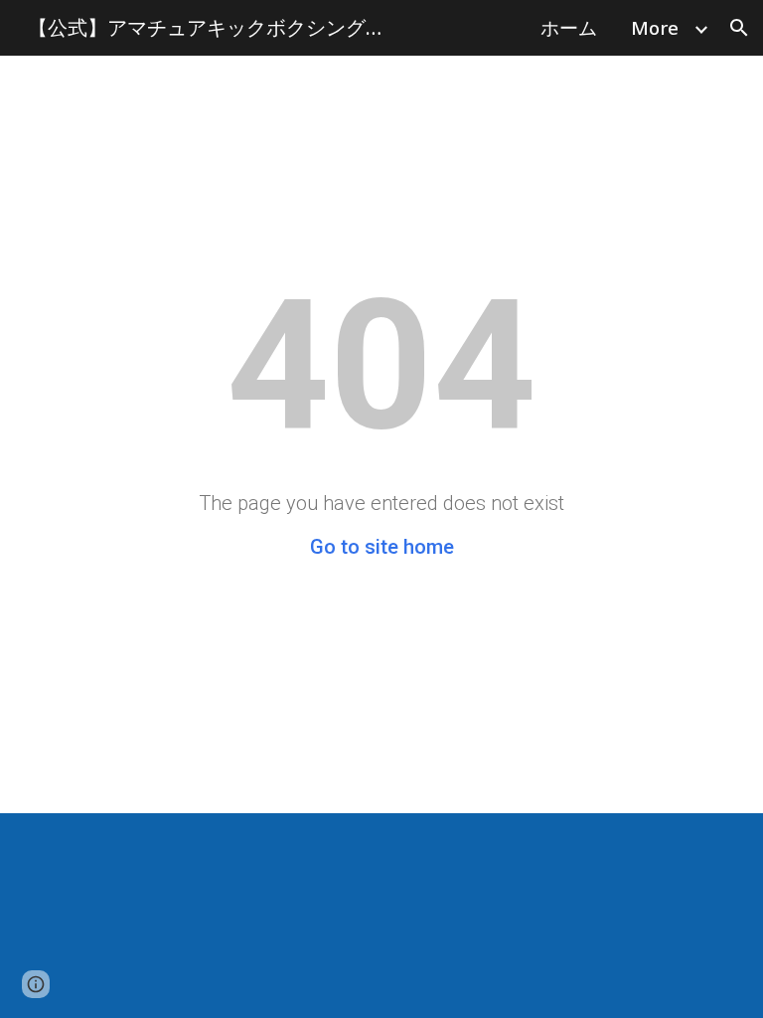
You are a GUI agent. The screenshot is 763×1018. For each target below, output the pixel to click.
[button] (739, 28)
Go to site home (382, 547)
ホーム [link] (568, 27)
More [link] (655, 27)
